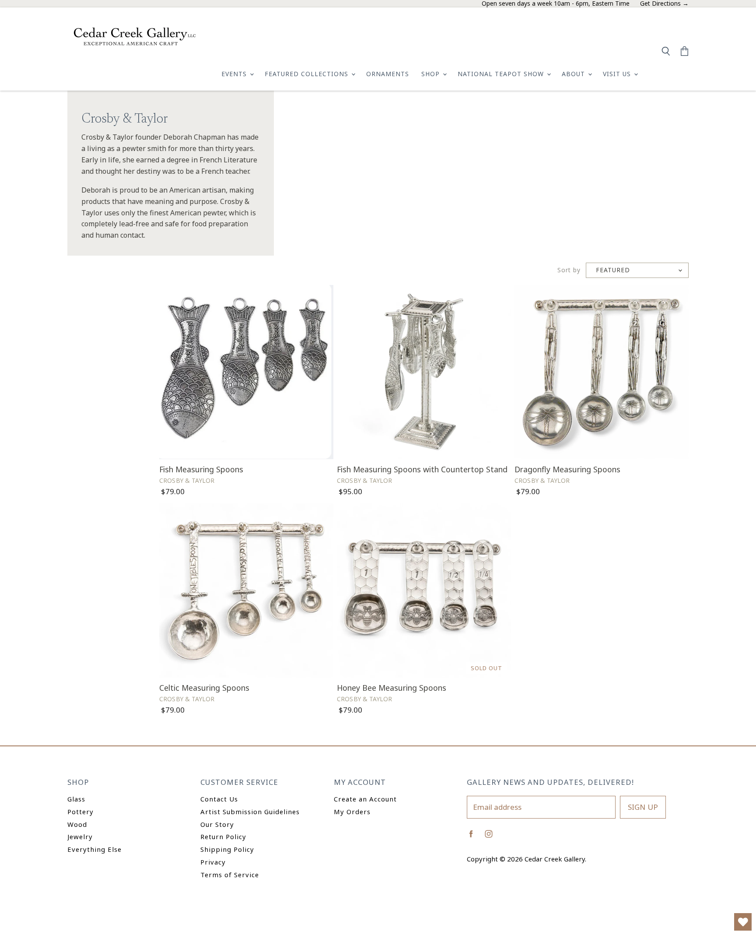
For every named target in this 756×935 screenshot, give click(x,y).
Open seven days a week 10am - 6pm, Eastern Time (556, 3)
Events (235, 74)
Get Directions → (664, 3)
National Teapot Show (502, 74)
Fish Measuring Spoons (201, 469)
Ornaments (387, 74)
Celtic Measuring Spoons (204, 687)
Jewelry (80, 836)
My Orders (352, 811)
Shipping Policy (227, 849)
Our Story (217, 824)
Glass (76, 798)
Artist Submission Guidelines (250, 811)
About (574, 74)
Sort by (569, 270)
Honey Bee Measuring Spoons (391, 687)
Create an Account (365, 798)
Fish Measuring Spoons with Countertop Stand (422, 469)
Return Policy (223, 836)
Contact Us (219, 798)
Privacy (213, 862)
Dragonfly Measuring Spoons (567, 469)
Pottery (80, 811)
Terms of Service (229, 874)
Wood (77, 824)
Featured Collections (307, 74)
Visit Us (618, 74)
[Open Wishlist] (743, 922)
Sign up (643, 807)
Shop (431, 74)
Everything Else (94, 849)
